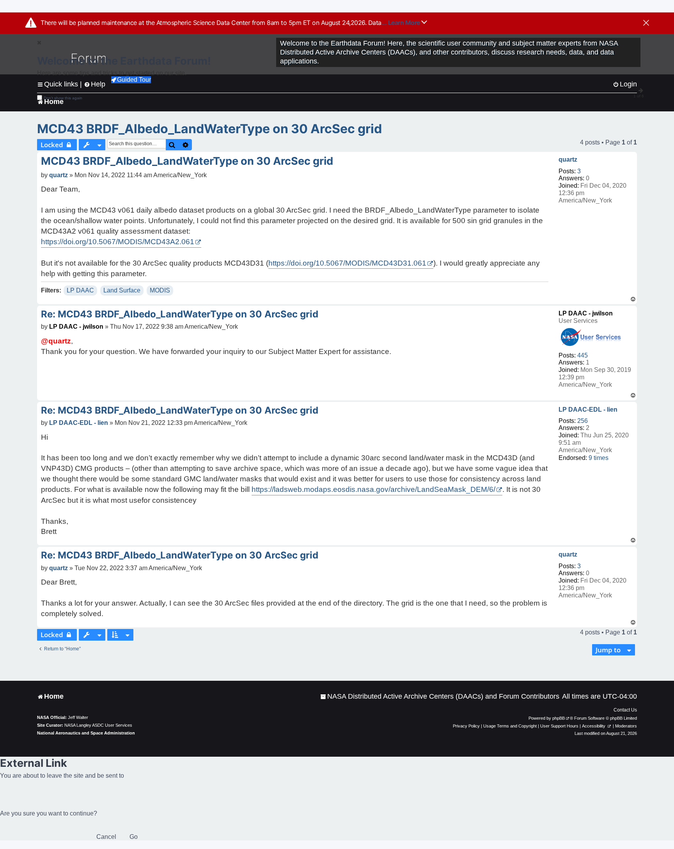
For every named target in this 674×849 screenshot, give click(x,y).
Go (133, 836)
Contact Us (625, 710)
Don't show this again (63, 98)
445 (582, 355)
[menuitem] (439, 696)
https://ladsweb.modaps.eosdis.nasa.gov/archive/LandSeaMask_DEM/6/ (373, 489)
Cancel (106, 836)
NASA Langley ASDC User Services (98, 725)
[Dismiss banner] (646, 23)
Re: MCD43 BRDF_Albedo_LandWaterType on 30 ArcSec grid (179, 314)
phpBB (558, 718)
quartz (568, 159)
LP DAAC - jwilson (586, 313)
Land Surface (121, 290)
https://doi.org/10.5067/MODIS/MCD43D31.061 (347, 263)
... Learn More (401, 22)
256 (582, 420)
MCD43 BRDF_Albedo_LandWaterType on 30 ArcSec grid (209, 128)
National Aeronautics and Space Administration (86, 733)
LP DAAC (80, 290)
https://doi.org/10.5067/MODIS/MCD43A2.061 (117, 242)
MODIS (160, 290)
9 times (598, 457)
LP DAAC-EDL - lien (588, 409)
